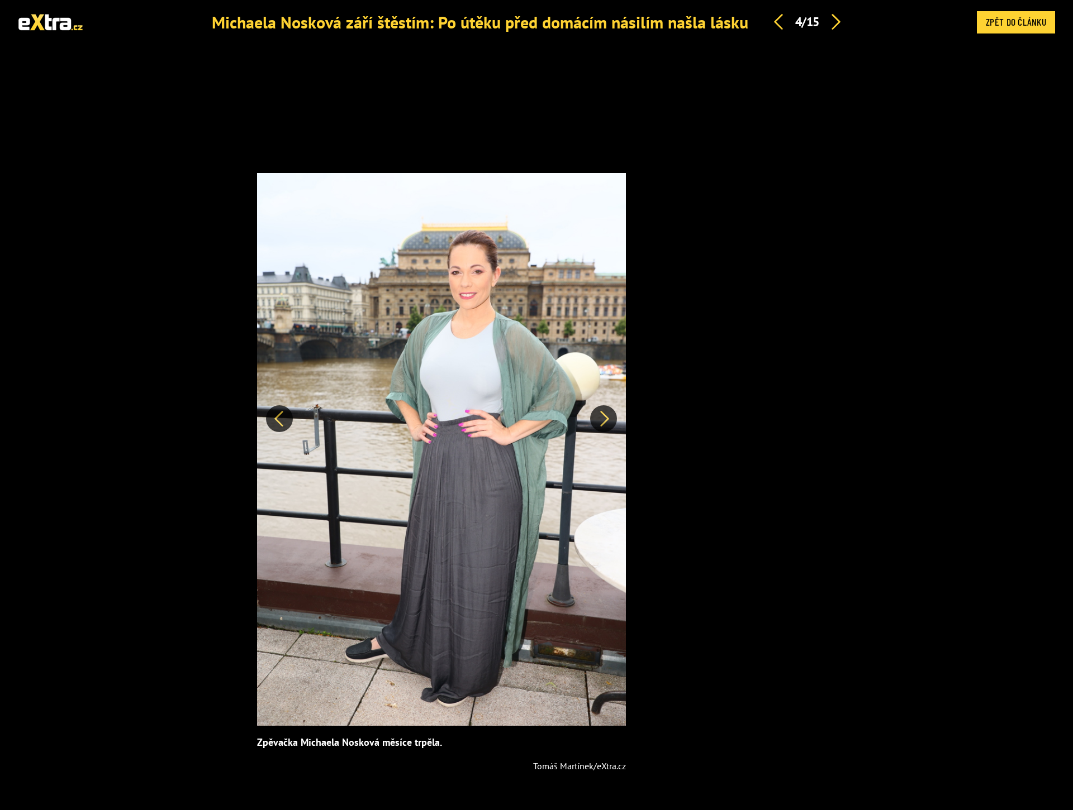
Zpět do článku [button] (1016, 22)
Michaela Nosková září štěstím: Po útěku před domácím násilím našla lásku (480, 22)
